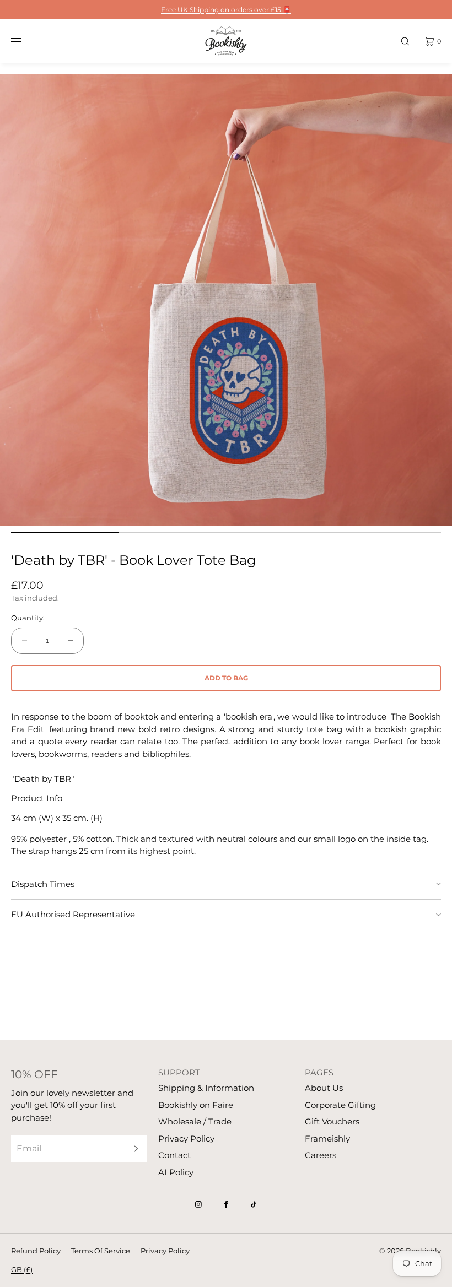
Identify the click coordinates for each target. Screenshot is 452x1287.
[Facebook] (226, 1204)
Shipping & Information (206, 1088)
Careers (320, 1155)
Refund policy (36, 1250)
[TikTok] (253, 1204)
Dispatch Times (42, 884)
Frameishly (327, 1138)
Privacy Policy (186, 1138)
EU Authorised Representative (73, 914)
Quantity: (28, 618)
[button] (405, 41)
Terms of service (100, 1250)
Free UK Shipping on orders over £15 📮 (226, 10)
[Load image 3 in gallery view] (279, 532)
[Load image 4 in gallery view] (387, 532)
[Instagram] (198, 1204)
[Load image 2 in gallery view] (172, 532)
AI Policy (175, 1172)
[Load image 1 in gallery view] (65, 532)
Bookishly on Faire (195, 1105)
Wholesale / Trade (195, 1121)
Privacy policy (165, 1250)
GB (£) (22, 1269)
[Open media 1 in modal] (226, 300)
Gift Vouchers (332, 1121)
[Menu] (24, 41)
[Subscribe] (133, 1148)
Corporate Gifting (340, 1105)
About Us (324, 1088)
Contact (174, 1155)
